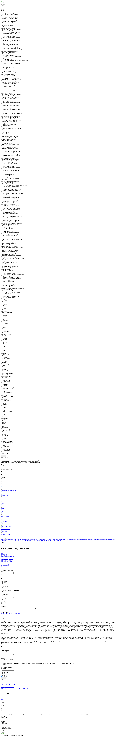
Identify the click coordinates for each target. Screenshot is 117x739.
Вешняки (4, 319)
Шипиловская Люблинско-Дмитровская (11, 286)
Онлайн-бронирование (7, 570)
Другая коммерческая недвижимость (10, 597)
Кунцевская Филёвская (7, 123)
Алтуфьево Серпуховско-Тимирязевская (11, 20)
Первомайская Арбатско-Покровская (10, 182)
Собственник (5, 586)
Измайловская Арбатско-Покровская (10, 82)
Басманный (4, 307)
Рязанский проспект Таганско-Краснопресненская (13, 215)
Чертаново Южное (6, 443)
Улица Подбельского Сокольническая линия (12, 261)
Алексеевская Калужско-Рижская (10, 17)
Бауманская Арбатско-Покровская (10, 30)
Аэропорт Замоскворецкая (8, 25)
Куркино (4, 353)
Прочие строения (5, 565)
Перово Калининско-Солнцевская (10, 183)
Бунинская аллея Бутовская (8, 52)
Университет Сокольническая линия (10, 266)
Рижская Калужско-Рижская (8, 212)
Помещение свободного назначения (10, 590)
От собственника (4, 566)
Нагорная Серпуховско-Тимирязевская (11, 151)
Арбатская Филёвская (7, 24)
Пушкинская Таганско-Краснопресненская (12, 208)
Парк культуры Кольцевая (8, 174)
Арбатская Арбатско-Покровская (9, 22)
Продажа (4, 601)
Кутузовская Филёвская (7, 127)
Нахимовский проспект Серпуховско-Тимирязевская (14, 152)
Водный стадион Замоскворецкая (10, 58)
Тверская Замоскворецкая (8, 242)
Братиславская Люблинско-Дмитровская (11, 47)
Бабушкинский (5, 305)
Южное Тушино (6, 449)
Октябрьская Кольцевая (7, 162)
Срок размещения (5, 672)
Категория (3, 634)
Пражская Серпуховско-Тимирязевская (11, 196)
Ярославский (5, 453)
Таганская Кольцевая (7, 240)
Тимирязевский (5, 427)
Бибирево (4, 311)
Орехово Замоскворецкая (8, 166)
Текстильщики (5, 424)
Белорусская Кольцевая (7, 34)
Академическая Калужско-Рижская (10, 14)
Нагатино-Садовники (7, 374)
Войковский (5, 320)
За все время (5, 583)
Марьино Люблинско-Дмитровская (10, 139)
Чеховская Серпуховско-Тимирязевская (11, 280)
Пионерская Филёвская (7, 188)
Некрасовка (5, 378)
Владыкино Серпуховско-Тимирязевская (11, 56)
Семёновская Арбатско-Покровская (10, 220)
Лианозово (4, 357)
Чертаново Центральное (7, 442)
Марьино (4, 365)
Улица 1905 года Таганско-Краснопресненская (13, 257)
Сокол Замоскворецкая (7, 227)
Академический (6, 299)
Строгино (4, 420)
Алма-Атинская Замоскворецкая (9, 18)
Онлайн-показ (5, 567)
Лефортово (4, 355)
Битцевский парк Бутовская (8, 41)
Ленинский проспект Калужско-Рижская (11, 128)
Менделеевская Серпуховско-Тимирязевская (12, 144)
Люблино (4, 361)
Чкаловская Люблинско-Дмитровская (11, 284)
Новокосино (5, 384)
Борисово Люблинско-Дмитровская (10, 43)
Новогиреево (5, 383)
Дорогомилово (5, 331)
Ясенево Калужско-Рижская (8, 297)
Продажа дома (4, 554)
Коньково (4, 342)
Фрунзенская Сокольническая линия (10, 271)
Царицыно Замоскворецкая (8, 273)
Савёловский (5, 406)
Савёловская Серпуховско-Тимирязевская (12, 216)
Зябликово (4, 336)
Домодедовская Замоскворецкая (9, 75)
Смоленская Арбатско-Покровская (10, 224)
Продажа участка (4, 555)
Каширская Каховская (7, 89)
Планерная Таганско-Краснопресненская (11, 189)
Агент (3, 587)
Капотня (4, 341)
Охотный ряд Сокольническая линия (10, 170)
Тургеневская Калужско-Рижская (9, 254)
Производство (5, 594)
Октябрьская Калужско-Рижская (9, 163)
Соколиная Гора (6, 416)
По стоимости (16, 613)
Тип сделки (3, 664)
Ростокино (4, 403)
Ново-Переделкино (6, 381)
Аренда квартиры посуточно (7, 557)
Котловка (4, 346)
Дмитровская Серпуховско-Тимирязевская (12, 72)
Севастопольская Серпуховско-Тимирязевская (13, 219)
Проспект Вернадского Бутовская (10, 201)
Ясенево (4, 454)
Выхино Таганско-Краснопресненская (11, 68)
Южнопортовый (6, 450)
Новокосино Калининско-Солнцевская (11, 155)
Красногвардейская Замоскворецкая (10, 105)
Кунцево (4, 351)
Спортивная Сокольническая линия (10, 232)
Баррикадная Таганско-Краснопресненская (12, 29)
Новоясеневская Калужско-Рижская (10, 159)
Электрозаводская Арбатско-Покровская (11, 292)
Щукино (4, 445)
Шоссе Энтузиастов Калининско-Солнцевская (13, 288)
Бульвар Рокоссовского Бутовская (10, 51)
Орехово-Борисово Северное (9, 387)
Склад (3, 595)
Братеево (4, 316)
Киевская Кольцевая (7, 91)
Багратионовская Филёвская (8, 28)
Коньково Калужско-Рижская (9, 104)
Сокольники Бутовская (7, 228)
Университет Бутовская (7, 265)
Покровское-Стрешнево (7, 396)
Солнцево (4, 419)
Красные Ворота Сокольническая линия (11, 112)
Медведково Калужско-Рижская (9, 141)
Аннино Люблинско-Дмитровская (10, 21)
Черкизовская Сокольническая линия (10, 277)
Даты (2, 653)
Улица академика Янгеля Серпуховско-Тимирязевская (14, 258)
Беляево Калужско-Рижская (8, 36)
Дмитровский (5, 328)
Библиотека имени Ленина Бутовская (11, 40)
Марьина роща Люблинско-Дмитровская (11, 137)
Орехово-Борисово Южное (8, 388)
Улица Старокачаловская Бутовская (10, 263)
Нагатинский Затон (6, 376)
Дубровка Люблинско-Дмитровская (10, 78)
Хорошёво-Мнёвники (7, 435)
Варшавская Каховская (7, 53)
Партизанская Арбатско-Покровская (10, 181)
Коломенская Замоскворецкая (9, 98)
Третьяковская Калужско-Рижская (10, 250)
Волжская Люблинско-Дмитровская (10, 62)
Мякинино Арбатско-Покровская (10, 148)
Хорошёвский (5, 437)
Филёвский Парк (6, 430)
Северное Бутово (6, 408)
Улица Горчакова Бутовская (8, 259)
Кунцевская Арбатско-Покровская (10, 121)
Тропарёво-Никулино (7, 429)
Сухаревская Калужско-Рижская (9, 238)
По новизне (10, 613)
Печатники (4, 395)
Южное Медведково (7, 448)
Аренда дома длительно (6, 561)
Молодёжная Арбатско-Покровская (10, 147)
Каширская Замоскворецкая (8, 87)
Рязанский (4, 404)
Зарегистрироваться (5, 696)
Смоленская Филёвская (7, 225)
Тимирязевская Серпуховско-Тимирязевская (12, 247)
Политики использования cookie (104, 714)
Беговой (4, 308)
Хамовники (5, 433)
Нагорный (4, 377)
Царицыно (4, 438)
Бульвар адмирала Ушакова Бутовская (11, 48)
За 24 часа (4, 581)
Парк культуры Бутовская (8, 175)
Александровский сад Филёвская (10, 16)
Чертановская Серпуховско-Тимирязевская (12, 278)
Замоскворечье (5, 332)
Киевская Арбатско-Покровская (9, 90)
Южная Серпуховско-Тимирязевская (10, 296)
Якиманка (4, 452)
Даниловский (5, 327)
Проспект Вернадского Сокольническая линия (13, 202)
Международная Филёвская (8, 143)
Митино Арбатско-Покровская (9, 146)
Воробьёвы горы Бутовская (8, 64)
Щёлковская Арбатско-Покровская (10, 289)
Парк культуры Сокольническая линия (11, 177)
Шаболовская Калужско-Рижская (9, 285)
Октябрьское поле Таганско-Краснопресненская (13, 164)
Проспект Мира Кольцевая (8, 204)
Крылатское (5, 349)
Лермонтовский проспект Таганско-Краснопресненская (15, 129)
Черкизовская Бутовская (7, 276)
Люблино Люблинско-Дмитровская (10, 135)
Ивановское (5, 338)
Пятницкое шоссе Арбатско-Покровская (11, 209)
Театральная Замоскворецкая (9, 243)
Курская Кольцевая (6, 125)
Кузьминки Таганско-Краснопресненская (11, 120)
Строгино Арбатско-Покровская (9, 235)
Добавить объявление (6, 468)
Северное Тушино (6, 412)
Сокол (3, 415)
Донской (4, 330)
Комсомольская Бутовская (8, 101)
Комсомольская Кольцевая (8, 99)
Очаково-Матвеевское (7, 392)
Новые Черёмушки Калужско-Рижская (11, 160)
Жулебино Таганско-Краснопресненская (11, 79)
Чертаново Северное (7, 441)
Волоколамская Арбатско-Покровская (11, 63)
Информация (4, 737)
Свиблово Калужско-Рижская (9, 217)
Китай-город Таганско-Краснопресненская (12, 94)
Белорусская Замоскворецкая (9, 33)
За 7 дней (4, 582)
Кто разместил (4, 657)
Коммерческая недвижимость (7, 564)
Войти (2, 466)
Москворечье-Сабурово (7, 373)
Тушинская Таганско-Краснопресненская (11, 255)
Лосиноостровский (6, 359)
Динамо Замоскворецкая (8, 71)
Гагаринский (5, 323)
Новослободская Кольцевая (8, 158)
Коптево (4, 343)
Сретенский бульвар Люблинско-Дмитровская (13, 234)
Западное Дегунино (6, 334)
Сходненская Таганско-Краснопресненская (12, 239)
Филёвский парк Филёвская (8, 267)
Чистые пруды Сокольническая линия (11, 282)
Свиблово (4, 407)
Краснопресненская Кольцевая (9, 106)
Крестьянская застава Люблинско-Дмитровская (13, 113)
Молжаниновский (6, 372)
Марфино (4, 362)
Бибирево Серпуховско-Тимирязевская (11, 37)
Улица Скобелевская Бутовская (9, 262)
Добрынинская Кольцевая (8, 74)
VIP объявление (5, 650)
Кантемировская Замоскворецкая (10, 85)
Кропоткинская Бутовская (8, 114)
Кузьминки (4, 350)
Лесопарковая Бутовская (7, 131)
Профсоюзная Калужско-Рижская (10, 206)
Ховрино (4, 434)
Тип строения (4, 660)
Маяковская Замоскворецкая (8, 140)
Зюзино (4, 335)
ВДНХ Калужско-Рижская (8, 55)
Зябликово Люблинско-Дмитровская (10, 81)
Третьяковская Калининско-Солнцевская (11, 248)
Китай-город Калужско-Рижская (9, 95)
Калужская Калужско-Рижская (9, 83)
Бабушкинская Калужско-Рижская (10, 26)
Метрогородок (5, 366)
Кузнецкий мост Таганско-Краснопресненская (13, 118)
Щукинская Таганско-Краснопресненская (11, 290)
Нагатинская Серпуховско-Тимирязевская (12, 150)
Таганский (4, 422)
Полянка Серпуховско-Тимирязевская (11, 194)
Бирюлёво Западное (6, 313)
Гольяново (4, 326)
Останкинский (5, 389)
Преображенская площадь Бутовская (10, 197)
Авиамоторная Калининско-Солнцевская (11, 11)
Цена (2, 643)
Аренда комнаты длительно (7, 559)
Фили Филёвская (6, 269)
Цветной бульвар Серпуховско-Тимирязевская (13, 274)
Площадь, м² (3, 668)
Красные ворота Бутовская (8, 110)
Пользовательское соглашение (16, 688)
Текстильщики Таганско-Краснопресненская (12, 244)
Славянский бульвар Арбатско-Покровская (12, 223)
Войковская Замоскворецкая (8, 59)
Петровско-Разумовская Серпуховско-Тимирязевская (14, 185)
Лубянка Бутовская (6, 132)
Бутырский (4, 318)
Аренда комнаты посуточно (7, 560)
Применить (3, 456)
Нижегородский (6, 380)
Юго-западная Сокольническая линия (11, 294)
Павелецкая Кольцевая (7, 173)
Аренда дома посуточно (6, 562)
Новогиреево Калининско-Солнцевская (11, 154)
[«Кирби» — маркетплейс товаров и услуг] (11, 1)
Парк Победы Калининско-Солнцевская (11, 179)
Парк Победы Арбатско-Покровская (10, 178)
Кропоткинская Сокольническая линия (11, 116)
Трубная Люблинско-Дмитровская (10, 251)
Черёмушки (5, 439)
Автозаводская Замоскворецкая (9, 13)
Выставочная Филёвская (8, 67)
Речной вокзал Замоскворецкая (9, 211)
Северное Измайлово (7, 410)
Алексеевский (5, 300)
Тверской (4, 423)
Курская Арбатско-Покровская (9, 124)
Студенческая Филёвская (8, 236)
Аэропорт (4, 304)
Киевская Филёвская (7, 93)
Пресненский (5, 399)
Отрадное (4, 391)
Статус (2, 647)
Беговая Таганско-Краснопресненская (11, 32)
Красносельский (6, 347)
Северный (4, 414)
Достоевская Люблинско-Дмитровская (11, 76)
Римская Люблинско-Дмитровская (10, 213)
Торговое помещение (7, 591)
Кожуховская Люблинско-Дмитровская (11, 97)
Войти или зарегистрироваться (8, 684)
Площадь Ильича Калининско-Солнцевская (12, 190)
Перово (4, 393)
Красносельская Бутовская (8, 108)
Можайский (5, 370)
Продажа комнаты (5, 553)
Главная (2, 687)
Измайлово (4, 339)
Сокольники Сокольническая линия (10, 229)
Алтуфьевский (5, 301)
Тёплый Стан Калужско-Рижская (9, 246)
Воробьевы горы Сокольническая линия (11, 66)
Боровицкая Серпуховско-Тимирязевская (11, 44)
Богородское (5, 315)
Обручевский (5, 385)
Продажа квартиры (5, 551)
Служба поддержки (27, 688)
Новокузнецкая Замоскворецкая (9, 156)
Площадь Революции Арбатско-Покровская (12, 192)
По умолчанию (4, 613)
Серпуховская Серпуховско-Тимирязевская (12, 221)
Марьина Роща (5, 364)
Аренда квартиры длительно (7, 556)
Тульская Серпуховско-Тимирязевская (11, 253)
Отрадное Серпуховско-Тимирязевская (11, 167)
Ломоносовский (6, 358)
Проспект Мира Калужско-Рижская (10, 205)
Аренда (4, 599)
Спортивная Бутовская (7, 231)
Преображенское (6, 397)
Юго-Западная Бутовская (8, 293)
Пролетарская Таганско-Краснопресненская (12, 200)
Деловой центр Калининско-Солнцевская (11, 70)
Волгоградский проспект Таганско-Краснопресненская (15, 60)
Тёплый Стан (5, 426)
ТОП (3, 569)
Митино (4, 369)
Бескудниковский (6, 309)
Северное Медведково (7, 411)
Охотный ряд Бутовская (7, 169)
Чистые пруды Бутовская (8, 281)
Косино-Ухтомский (6, 345)
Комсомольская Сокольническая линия (11, 102)
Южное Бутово (5, 446)
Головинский (5, 324)
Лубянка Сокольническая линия (9, 133)
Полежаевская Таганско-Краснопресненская (12, 193)
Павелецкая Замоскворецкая (8, 171)
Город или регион (5, 617)
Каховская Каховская (7, 86)
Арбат (3, 303)
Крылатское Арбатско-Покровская (10, 117)
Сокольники (5, 418)
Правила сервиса (4, 688)
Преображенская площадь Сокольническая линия (13, 198)
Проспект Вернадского (7, 400)
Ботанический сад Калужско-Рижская (11, 45)
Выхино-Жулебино (6, 322)
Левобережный (5, 354)
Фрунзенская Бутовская (7, 270)
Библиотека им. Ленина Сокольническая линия (13, 39)
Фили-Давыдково (6, 431)
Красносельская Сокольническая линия (11, 109)
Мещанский (5, 368)
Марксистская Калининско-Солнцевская (11, 136)
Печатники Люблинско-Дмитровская (10, 186)
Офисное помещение (7, 593)
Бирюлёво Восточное (7, 312)
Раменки (4, 401)
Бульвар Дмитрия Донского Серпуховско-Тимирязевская (15, 49)
